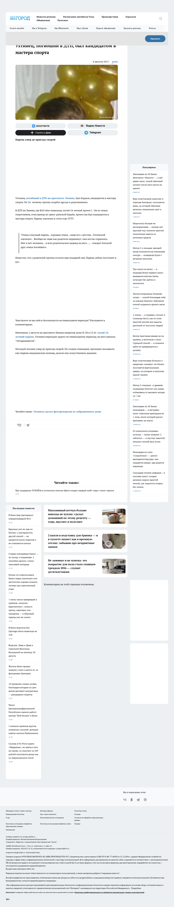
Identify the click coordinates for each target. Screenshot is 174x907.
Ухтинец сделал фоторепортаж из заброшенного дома (67, 411)
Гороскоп (131, 16)
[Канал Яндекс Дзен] (40, 132)
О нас (8, 818)
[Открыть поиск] (160, 18)
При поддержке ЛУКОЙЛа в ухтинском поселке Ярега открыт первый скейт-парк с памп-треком (64, 492)
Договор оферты (46, 811)
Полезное (63, 20)
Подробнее (136, 888)
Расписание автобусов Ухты (78, 16)
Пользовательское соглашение (52, 818)
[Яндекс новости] (92, 126)
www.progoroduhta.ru (27, 837)
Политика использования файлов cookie (55, 824)
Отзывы (77, 814)
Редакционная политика (15, 814)
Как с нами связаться (48, 814)
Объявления (43, 20)
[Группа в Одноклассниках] (131, 799)
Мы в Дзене (82, 28)
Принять (155, 38)
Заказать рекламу (132, 28)
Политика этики (80, 811)
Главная (77, 824)
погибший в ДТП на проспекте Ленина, (50, 198)
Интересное (10, 830)
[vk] (19, 425)
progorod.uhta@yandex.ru (16, 852)
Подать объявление (106, 28)
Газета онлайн (17, 28)
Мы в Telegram (39, 28)
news (115, 61)
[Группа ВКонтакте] (40, 126)
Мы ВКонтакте (62, 28)
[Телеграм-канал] (92, 132)
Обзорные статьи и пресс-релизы (19, 811)
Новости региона (46, 16)
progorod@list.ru (62, 849)
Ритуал (152, 28)
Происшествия (110, 16)
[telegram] (29, 425)
